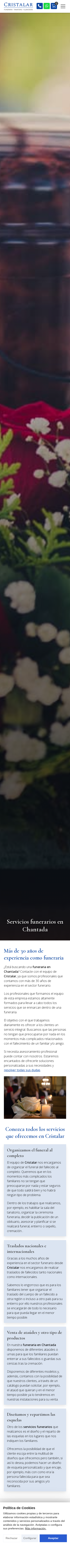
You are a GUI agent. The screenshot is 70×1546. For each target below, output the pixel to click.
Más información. (35, 1528)
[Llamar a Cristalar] (40, 6)
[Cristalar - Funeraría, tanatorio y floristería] (18, 6)
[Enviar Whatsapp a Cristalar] (47, 6)
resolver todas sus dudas (22, 1070)
